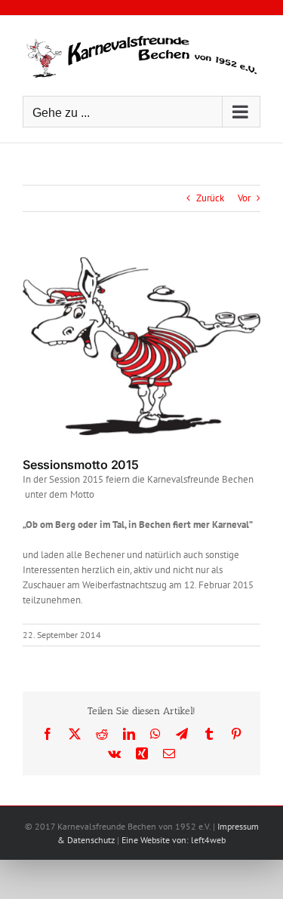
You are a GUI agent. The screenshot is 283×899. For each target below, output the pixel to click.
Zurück (210, 198)
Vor (244, 198)
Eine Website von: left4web (174, 839)
